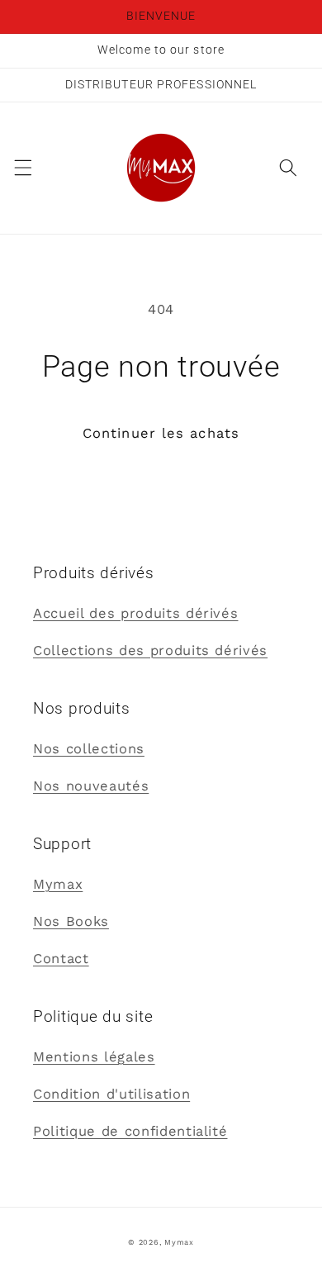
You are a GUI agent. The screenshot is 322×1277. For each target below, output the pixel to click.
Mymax (58, 884)
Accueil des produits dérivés (135, 613)
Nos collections (88, 749)
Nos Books (71, 921)
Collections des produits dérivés (150, 650)
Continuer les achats (161, 433)
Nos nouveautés (91, 786)
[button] (22, 168)
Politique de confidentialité (130, 1131)
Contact (61, 958)
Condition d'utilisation (111, 1094)
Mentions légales (94, 1057)
